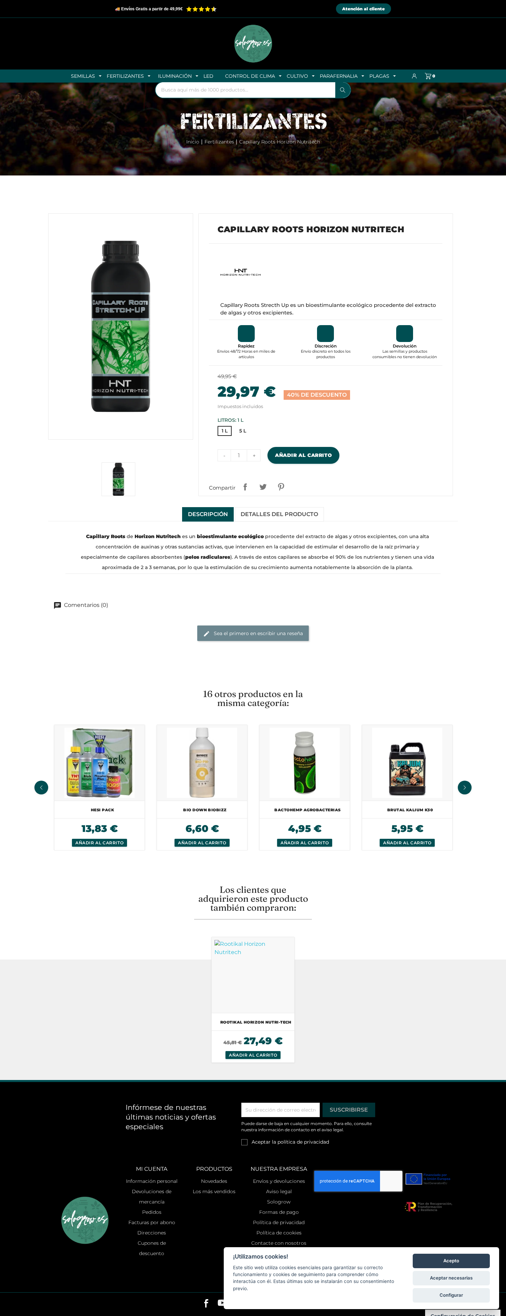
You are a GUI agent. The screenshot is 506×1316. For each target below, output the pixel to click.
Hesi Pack (102, 809)
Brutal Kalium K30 (410, 809)
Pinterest (281, 487)
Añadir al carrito (303, 455)
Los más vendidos (214, 1191)
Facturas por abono (151, 1222)
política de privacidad (303, 1142)
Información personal (152, 1181)
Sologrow (279, 1202)
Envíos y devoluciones (279, 1181)
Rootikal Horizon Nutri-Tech (256, 1022)
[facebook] (206, 1304)
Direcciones (151, 1233)
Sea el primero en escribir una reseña (257, 633)
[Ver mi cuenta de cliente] (414, 76)
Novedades (214, 1181)
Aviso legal (279, 1191)
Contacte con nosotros (278, 1243)
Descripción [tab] (208, 514)
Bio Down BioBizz (204, 809)
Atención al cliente (363, 8)
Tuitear (263, 487)
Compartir (245, 487)
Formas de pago (279, 1212)
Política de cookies (279, 1233)
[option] (99, 787)
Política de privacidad (279, 1222)
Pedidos (151, 1212)
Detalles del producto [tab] (279, 514)
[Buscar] (342, 90)
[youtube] (222, 1304)
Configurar (451, 1295)
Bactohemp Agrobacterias (307, 809)
